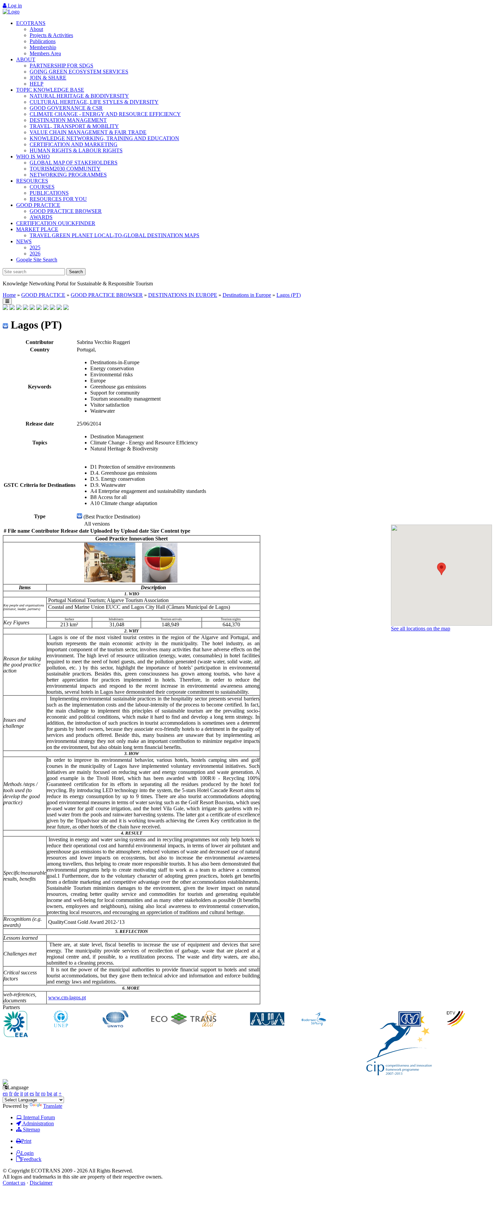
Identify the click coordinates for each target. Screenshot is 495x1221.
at (55, 1093)
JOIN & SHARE (48, 78)
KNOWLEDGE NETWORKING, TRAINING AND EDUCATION (104, 138)
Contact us (14, 1183)
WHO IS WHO (33, 156)
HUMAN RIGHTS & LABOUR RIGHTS (76, 150)
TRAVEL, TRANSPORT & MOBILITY (74, 126)
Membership (43, 47)
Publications (43, 41)
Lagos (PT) (288, 295)
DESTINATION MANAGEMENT (68, 120)
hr (37, 1093)
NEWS (24, 241)
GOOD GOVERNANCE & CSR (66, 108)
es (32, 1093)
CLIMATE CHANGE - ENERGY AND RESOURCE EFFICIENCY (105, 114)
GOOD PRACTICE (38, 205)
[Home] (11, 11)
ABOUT (25, 59)
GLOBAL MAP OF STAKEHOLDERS (74, 162)
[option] (27, 1024)
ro (43, 1093)
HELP (36, 84)
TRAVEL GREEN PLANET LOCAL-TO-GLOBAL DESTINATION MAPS (114, 235)
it (21, 1093)
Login (27, 1153)
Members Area (45, 53)
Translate (52, 1106)
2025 (35, 247)
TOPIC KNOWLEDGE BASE (50, 90)
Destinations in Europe (247, 295)
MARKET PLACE (37, 229)
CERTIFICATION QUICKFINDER (55, 223)
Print (26, 1141)
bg (49, 1093)
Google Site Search (36, 259)
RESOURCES (32, 181)
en (5, 1093)
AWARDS (41, 217)
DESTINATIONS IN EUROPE (182, 295)
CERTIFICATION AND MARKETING (74, 144)
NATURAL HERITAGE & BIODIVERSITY (79, 96)
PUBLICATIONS (49, 193)
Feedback (31, 1159)
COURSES (42, 187)
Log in (14, 5)
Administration (37, 1123)
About (36, 29)
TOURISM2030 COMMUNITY (65, 168)
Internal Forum (38, 1117)
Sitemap (31, 1129)
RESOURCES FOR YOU (58, 199)
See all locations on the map (420, 628)
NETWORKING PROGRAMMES (68, 175)
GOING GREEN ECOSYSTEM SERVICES (79, 71)
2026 (35, 253)
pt (26, 1093)
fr (10, 1093)
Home (9, 295)
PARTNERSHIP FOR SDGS (61, 65)
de (16, 1093)
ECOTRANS (30, 23)
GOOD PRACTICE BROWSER (66, 211)
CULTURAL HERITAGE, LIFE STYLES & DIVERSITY (94, 102)
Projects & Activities (51, 35)
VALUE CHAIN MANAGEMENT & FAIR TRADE (88, 132)
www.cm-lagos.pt (67, 997)
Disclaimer (41, 1183)
